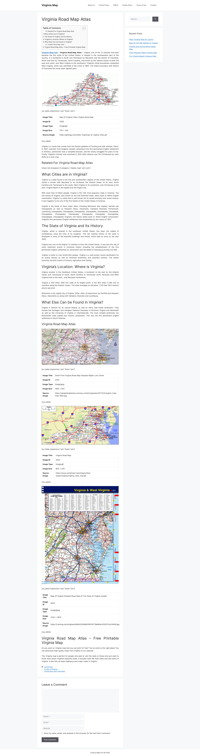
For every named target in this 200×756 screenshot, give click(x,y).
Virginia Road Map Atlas (56, 44)
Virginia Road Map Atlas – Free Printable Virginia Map (65, 47)
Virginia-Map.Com (50, 53)
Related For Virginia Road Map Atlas (61, 31)
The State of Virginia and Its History (58, 37)
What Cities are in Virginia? (54, 34)
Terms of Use (141, 5)
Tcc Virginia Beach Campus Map (142, 56)
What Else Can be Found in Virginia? (58, 42)
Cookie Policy (127, 5)
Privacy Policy (104, 5)
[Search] (155, 19)
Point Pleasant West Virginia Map (143, 53)
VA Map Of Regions (51, 669)
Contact (153, 5)
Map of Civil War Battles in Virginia (143, 43)
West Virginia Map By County (141, 39)
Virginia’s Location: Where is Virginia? (59, 39)
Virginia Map (50, 5)
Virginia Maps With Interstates (54, 671)
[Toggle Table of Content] (83, 28)
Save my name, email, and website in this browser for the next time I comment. (77, 733)
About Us (91, 5)
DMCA (115, 5)
